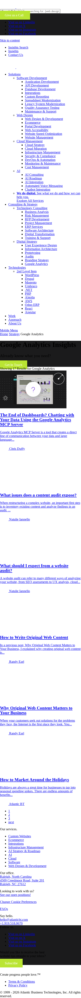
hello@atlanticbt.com (14, 919)
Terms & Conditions (21, 981)
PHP (28, 293)
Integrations (32, 93)
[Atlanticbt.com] (31, 67)
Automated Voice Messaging (44, 186)
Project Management (38, 223)
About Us (14, 323)
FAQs (4, 909)
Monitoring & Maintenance (43, 163)
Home (4, 334)
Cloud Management (30, 141)
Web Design (25, 115)
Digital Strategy (27, 241)
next (11, 822)
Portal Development (38, 126)
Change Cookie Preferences (18, 902)
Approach (14, 319)
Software (14, 862)
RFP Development (37, 219)
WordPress (32, 275)
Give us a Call (15, 15)
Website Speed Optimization (43, 133)
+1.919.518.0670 (11, 923)
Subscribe (11, 963)
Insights (13, 51)
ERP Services (34, 226)
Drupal (29, 278)
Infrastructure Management (42, 152)
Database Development (40, 89)
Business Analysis (37, 212)
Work (12, 316)
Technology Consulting (32, 208)
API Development (37, 85)
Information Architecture (41, 249)
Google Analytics (36, 264)
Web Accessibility (36, 130)
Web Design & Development (44, 119)
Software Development (32, 78)
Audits (29, 256)
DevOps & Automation (40, 160)
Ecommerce (32, 122)
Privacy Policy (17, 985)
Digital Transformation (40, 234)
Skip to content (10, 40)
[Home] (27, 971)
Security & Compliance (40, 156)
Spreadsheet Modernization (43, 100)
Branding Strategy (37, 260)
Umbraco (31, 286)
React (28, 308)
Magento (31, 282)
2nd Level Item (27, 271)
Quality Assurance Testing (42, 107)
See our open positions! (15, 895)
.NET (28, 290)
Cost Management (37, 167)
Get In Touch (13, 365)
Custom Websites (19, 836)
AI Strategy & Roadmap (24, 851)
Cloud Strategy (35, 145)
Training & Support (37, 238)
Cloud (12, 858)
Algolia (30, 297)
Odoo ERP (32, 305)
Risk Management (37, 215)
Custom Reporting (37, 96)
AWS (28, 301)
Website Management (39, 137)
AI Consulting (34, 174)
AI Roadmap (33, 178)
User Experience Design (41, 245)
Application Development (42, 81)
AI (18, 171)
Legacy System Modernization (45, 104)
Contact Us (15, 55)
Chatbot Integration (37, 189)
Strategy (14, 334)
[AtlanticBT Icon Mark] (31, 7)
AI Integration (34, 182)
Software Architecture (39, 230)
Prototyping (32, 252)
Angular (30, 312)
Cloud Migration (36, 148)
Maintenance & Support (40, 111)
